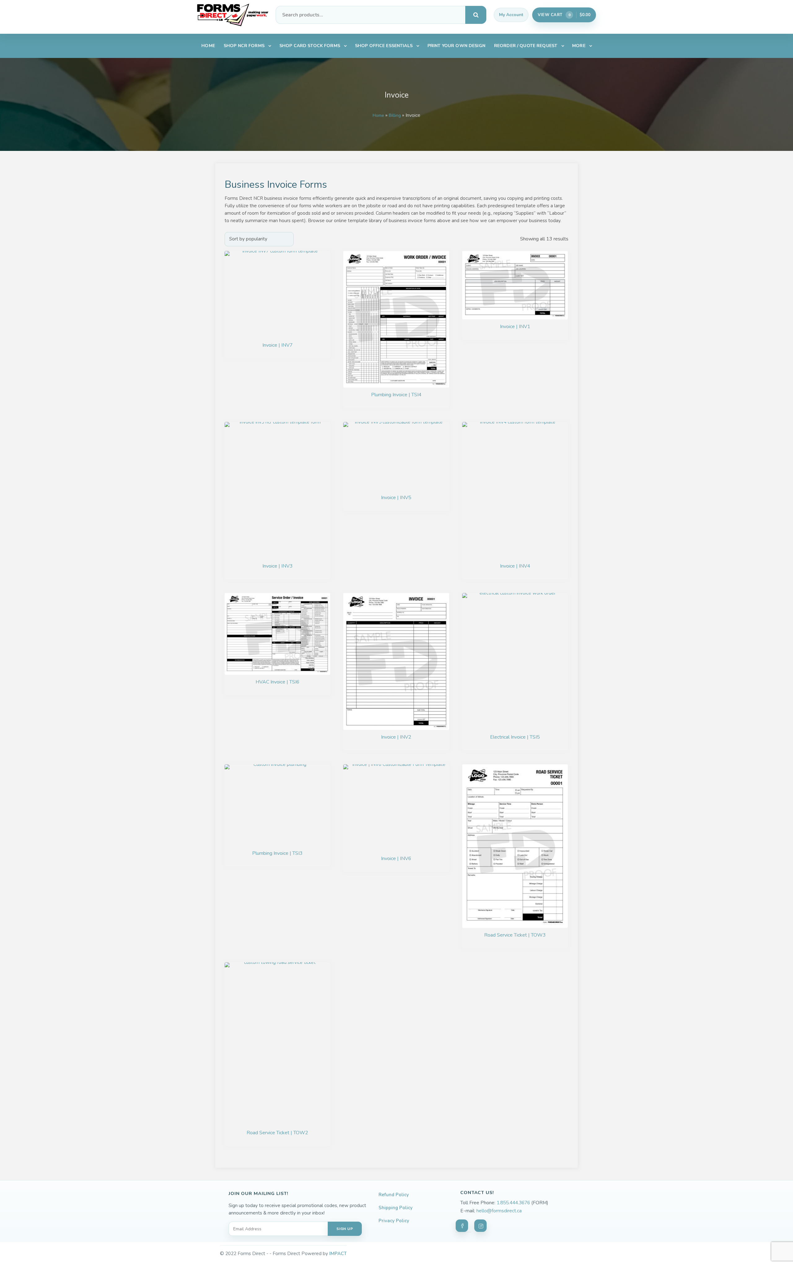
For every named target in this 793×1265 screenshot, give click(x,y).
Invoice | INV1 (515, 326)
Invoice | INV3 (277, 566)
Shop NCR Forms (244, 46)
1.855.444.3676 (513, 1202)
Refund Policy (394, 1195)
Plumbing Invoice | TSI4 (396, 394)
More (578, 46)
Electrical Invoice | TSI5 (515, 737)
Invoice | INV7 (277, 345)
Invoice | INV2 (396, 737)
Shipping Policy (396, 1208)
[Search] (475, 15)
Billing (395, 115)
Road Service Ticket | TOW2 (277, 1132)
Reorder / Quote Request (525, 46)
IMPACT (338, 1253)
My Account (511, 15)
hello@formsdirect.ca (499, 1210)
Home (208, 46)
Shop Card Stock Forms (309, 46)
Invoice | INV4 (515, 566)
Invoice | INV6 (396, 858)
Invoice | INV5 (396, 497)
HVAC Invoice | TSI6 (278, 682)
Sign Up (344, 1228)
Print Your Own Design (456, 46)
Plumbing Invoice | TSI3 (277, 853)
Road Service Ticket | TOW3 (515, 935)
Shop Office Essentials (384, 46)
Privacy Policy (394, 1221)
